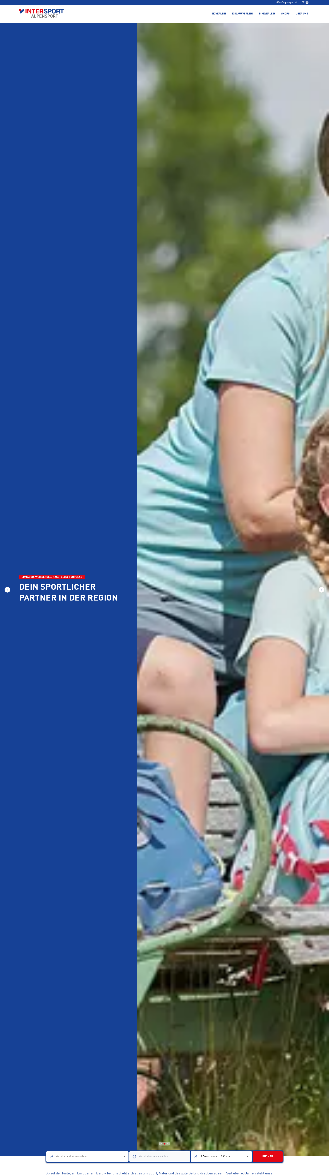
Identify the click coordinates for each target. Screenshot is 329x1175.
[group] (164, 589)
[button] (7, 590)
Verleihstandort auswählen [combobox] (71, 1156)
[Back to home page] (41, 13)
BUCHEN (267, 1156)
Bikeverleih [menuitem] (267, 13)
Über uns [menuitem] (302, 13)
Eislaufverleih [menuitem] (242, 13)
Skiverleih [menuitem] (219, 13)
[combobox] (305, 2)
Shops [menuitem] (285, 13)
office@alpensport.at (286, 2)
